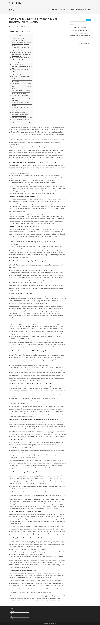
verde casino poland (33, 26)
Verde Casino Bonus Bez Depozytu (19, 50)
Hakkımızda (12, 613)
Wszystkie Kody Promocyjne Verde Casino (21, 102)
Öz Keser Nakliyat (15, 3)
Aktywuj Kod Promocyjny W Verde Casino (21, 112)
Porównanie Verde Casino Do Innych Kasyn (21, 42)
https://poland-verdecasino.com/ (43, 168)
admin (12, 26)
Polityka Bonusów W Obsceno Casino (20, 107)
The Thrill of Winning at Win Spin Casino (78, 27)
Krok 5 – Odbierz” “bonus (17, 64)
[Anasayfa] (50, 9)
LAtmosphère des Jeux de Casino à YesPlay (78, 28)
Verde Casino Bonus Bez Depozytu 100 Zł (21, 122)
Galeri (11, 616)
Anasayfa (12, 611)
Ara (71, 17)
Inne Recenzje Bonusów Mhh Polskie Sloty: (21, 90)
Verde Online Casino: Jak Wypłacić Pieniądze (22, 117)
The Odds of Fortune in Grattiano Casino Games (79, 33)
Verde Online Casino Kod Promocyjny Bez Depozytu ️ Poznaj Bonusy (84, 9)
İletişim (11, 618)
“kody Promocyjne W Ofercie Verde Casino (21, 52)
